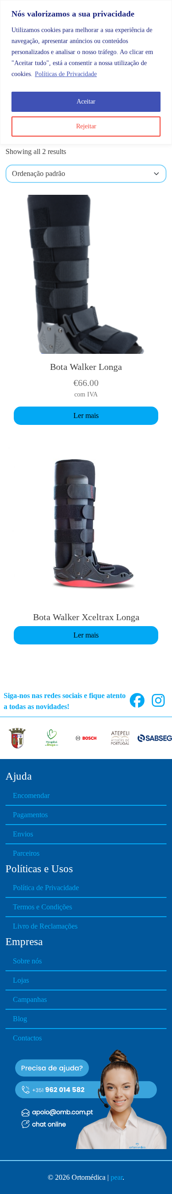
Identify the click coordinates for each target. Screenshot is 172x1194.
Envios (23, 834)
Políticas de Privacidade (66, 74)
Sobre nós (27, 961)
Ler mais (86, 415)
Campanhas (30, 999)
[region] (86, 72)
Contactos (27, 1038)
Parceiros (26, 853)
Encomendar (31, 795)
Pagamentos (30, 815)
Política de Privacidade (46, 887)
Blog (20, 1019)
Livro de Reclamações (45, 926)
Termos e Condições (42, 907)
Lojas (21, 980)
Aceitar (86, 101)
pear (116, 1177)
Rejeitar (86, 126)
